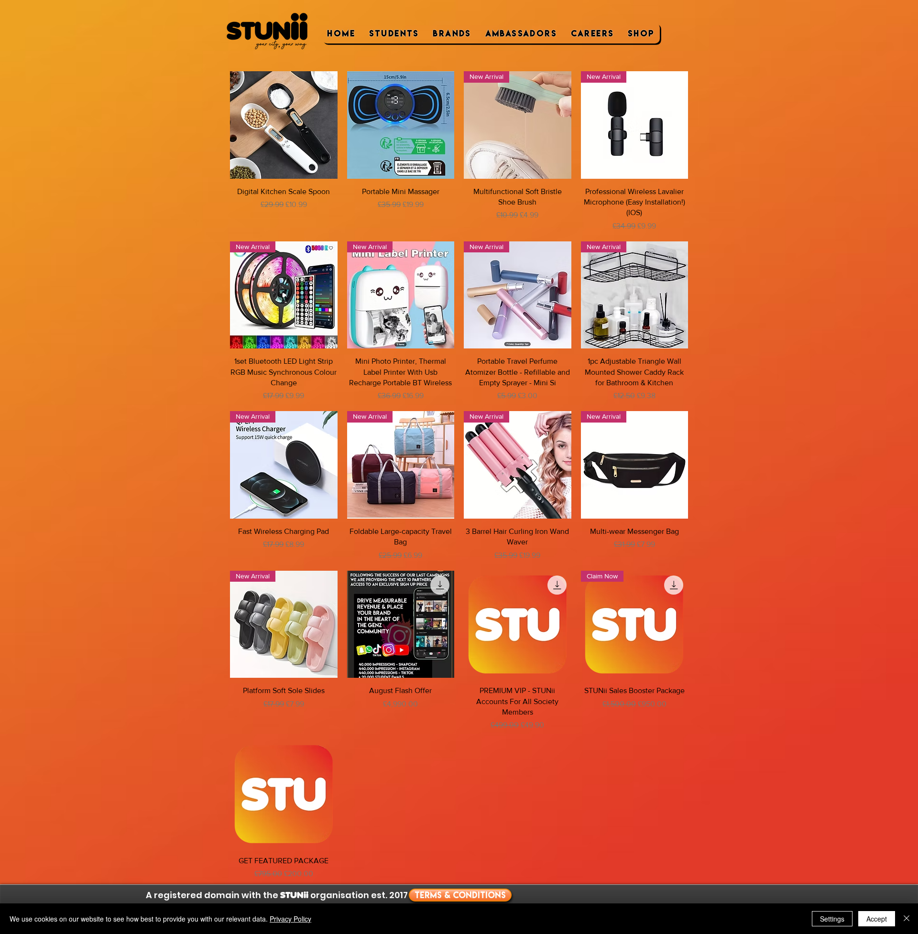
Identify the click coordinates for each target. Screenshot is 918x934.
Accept (876, 918)
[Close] (906, 918)
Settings (832, 918)
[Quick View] (284, 125)
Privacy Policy (290, 918)
